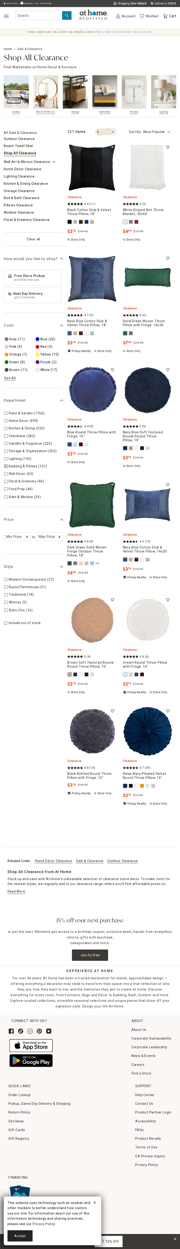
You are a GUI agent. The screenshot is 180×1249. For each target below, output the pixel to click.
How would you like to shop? (31, 259)
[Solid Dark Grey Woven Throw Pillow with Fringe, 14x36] (131, 333)
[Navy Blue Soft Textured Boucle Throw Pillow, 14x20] (76, 674)
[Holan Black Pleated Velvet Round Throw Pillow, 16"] (131, 785)
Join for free (90, 955)
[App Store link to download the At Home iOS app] (31, 1045)
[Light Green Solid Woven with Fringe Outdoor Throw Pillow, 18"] (87, 563)
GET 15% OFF (108, 1241)
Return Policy (19, 1112)
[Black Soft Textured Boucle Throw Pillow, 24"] (142, 448)
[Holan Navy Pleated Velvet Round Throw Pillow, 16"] (125, 785)
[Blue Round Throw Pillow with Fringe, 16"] (70, 444)
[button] (94, 15)
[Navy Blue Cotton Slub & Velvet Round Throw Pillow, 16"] (87, 222)
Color (9, 325)
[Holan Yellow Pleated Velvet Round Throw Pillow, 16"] (142, 785)
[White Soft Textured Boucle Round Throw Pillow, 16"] (137, 448)
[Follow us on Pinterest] (39, 1031)
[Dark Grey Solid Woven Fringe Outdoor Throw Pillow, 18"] (76, 563)
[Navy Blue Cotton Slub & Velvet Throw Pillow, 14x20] (125, 559)
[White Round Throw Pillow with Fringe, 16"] (76, 444)
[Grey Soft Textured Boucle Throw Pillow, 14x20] (148, 448)
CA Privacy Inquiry (150, 1156)
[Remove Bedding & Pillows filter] (113, 132)
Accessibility (145, 1121)
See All (10, 378)
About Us (138, 1030)
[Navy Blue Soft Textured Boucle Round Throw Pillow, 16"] (125, 448)
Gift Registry (18, 1138)
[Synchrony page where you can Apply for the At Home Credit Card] (19, 1194)
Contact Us (144, 1103)
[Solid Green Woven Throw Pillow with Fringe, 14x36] (125, 333)
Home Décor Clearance (53, 861)
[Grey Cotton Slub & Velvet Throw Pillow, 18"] (92, 222)
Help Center (145, 1095)
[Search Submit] (66, 15)
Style (8, 566)
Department (15, 400)
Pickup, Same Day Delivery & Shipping (39, 1103)
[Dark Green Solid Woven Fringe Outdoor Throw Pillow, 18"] (70, 563)
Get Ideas (16, 1121)
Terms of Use (146, 1147)
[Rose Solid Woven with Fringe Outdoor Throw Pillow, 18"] (81, 563)
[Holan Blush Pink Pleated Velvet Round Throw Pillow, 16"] (154, 785)
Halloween (28, 3)
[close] (95, 1203)
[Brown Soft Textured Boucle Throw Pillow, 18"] (131, 448)
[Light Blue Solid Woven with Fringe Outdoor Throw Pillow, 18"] (92, 563)
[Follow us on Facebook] (11, 1031)
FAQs (139, 1130)
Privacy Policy (146, 1165)
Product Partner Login (153, 1112)
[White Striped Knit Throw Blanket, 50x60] (125, 222)
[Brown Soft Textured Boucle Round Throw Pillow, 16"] (70, 674)
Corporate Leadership (149, 1047)
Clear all (33, 239)
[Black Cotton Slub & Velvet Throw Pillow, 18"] (70, 222)
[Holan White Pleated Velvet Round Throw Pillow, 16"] (137, 785)
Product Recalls (148, 1138)
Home (8, 49)
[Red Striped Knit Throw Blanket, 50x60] (137, 222)
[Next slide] (168, 94)
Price (9, 519)
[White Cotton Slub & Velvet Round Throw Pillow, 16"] (87, 333)
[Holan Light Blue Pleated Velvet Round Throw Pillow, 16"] (148, 785)
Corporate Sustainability (151, 1038)
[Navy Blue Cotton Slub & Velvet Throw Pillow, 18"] (70, 333)
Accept (20, 1236)
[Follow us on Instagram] (30, 1031)
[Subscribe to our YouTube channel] (48, 1031)
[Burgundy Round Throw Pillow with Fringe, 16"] (81, 444)
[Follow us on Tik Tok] (20, 1031)
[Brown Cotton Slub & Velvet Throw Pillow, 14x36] (81, 222)
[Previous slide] (11, 94)
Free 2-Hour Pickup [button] (43, 3)
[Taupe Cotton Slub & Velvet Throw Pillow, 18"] (76, 222)
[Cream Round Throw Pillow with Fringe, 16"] (87, 444)
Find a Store (141, 1073)
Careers (138, 1065)
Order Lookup (19, 1095)
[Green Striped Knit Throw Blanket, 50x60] (131, 222)
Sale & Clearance (29, 49)
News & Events (143, 1056)
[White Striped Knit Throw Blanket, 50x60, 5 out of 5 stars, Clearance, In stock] (148, 168)
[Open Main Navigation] (6, 16)
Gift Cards (16, 1130)
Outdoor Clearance (122, 861)
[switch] (112, 147)
